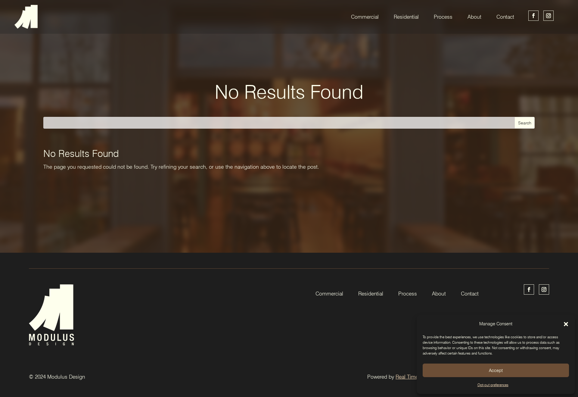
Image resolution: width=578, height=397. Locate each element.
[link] (26, 17)
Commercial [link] (365, 17)
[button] (566, 324)
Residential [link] (406, 17)
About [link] (474, 17)
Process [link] (443, 17)
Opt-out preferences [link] (492, 385)
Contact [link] (505, 17)
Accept (496, 370)
